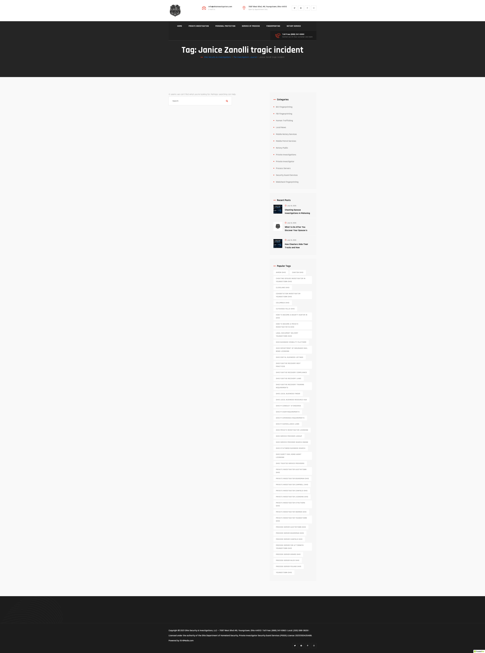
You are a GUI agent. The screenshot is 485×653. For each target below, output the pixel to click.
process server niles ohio (287, 560)
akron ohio (281, 272)
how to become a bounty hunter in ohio (291, 316)
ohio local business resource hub (291, 400)
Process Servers (283, 168)
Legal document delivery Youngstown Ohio (287, 334)
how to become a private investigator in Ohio (287, 325)
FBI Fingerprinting (284, 113)
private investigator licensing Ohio (292, 497)
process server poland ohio (288, 566)
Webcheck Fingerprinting (287, 181)
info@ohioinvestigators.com (220, 6)
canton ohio (297, 272)
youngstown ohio (284, 572)
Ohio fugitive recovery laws (288, 378)
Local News (281, 127)
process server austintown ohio (291, 527)
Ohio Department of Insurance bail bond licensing (292, 349)
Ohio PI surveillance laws (287, 424)
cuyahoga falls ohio (285, 309)
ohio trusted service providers (290, 463)
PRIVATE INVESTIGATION (199, 26)
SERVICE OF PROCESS (251, 26)
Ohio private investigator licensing (292, 430)
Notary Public (282, 147)
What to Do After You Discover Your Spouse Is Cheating (296, 230)
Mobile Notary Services (286, 134)
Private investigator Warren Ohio (291, 512)
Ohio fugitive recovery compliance (291, 372)
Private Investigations (286, 154)
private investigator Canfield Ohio (292, 491)
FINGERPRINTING (273, 26)
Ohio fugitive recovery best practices (288, 365)
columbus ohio (282, 303)
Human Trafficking (284, 120)
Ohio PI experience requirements (290, 418)
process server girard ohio (288, 554)
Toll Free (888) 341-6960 (293, 34)
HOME (179, 26)
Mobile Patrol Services (286, 141)
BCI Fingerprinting (284, 106)
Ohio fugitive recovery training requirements (290, 386)
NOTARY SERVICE (294, 26)
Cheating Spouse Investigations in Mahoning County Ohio (297, 213)
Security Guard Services (287, 175)
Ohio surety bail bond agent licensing (288, 455)
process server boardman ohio (290, 533)
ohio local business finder (288, 394)
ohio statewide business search (290, 448)
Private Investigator (285, 161)
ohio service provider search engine (292, 442)
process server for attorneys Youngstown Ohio (290, 546)
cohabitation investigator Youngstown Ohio (288, 295)
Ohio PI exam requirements (288, 412)
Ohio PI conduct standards (288, 406)
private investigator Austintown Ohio (291, 471)
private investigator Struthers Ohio (290, 504)
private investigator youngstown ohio (291, 519)
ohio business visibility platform (291, 342)
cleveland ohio (282, 287)
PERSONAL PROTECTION (225, 26)
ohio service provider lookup (289, 436)
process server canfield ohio (289, 539)
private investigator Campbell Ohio (292, 484)
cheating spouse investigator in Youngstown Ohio (290, 280)
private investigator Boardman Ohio (292, 478)
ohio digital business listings (289, 357)
